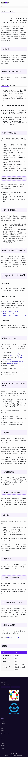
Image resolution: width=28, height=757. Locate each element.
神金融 (2, 748)
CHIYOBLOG (3, 745)
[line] (13, 753)
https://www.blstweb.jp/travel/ (16, 361)
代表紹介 (3, 723)
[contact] (16, 753)
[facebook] (11, 753)
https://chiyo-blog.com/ (16, 356)
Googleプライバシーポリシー (10, 313)
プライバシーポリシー (5, 733)
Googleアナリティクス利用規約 (11, 311)
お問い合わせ (3, 730)
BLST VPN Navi (4, 740)
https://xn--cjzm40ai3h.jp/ (13, 363)
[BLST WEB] (5, 3)
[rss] (15, 753)
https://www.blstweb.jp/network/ (11, 354)
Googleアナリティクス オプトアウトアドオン (14, 315)
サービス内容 (3, 725)
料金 (2, 728)
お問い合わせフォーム (13, 637)
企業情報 (3, 721)
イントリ (3, 743)
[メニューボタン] (25, 3)
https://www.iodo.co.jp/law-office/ (12, 367)
